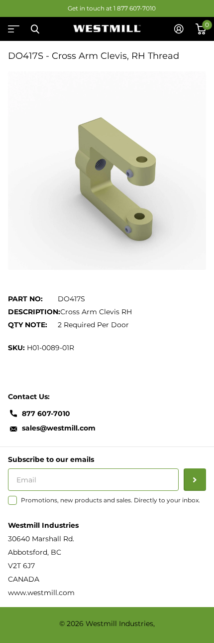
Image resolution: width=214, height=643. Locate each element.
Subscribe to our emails (51, 459)
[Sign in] (179, 29)
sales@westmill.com (59, 428)
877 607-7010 (46, 413)
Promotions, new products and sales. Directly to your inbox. (110, 500)
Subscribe (195, 479)
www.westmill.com (41, 592)
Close (35, 29)
